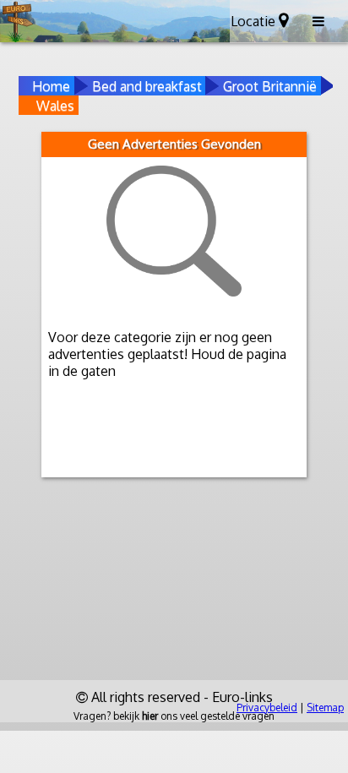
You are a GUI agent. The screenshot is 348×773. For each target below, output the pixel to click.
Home (51, 86)
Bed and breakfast (147, 86)
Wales (55, 105)
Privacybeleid (267, 707)
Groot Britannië (270, 86)
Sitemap (325, 707)
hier (150, 716)
